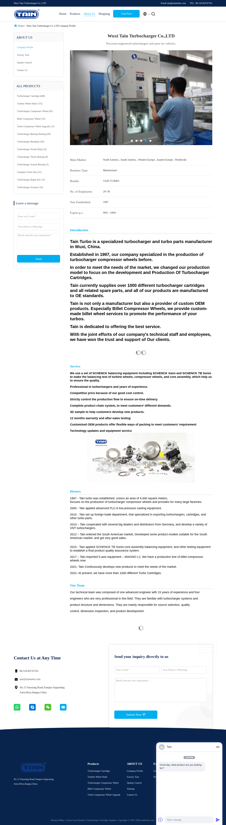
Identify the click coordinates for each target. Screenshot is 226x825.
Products (75, 13)
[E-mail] (67, 709)
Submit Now (134, 714)
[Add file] (160, 819)
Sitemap (131, 789)
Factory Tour (23, 55)
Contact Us (22, 70)
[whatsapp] (21, 709)
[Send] (217, 819)
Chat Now (126, 13)
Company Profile (25, 47)
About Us (89, 13)
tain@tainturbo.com (30, 679)
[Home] (27, 14)
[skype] (37, 709)
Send (39, 259)
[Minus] (218, 747)
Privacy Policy (58, 820)
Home (63, 13)
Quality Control (24, 62)
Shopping (104, 13)
